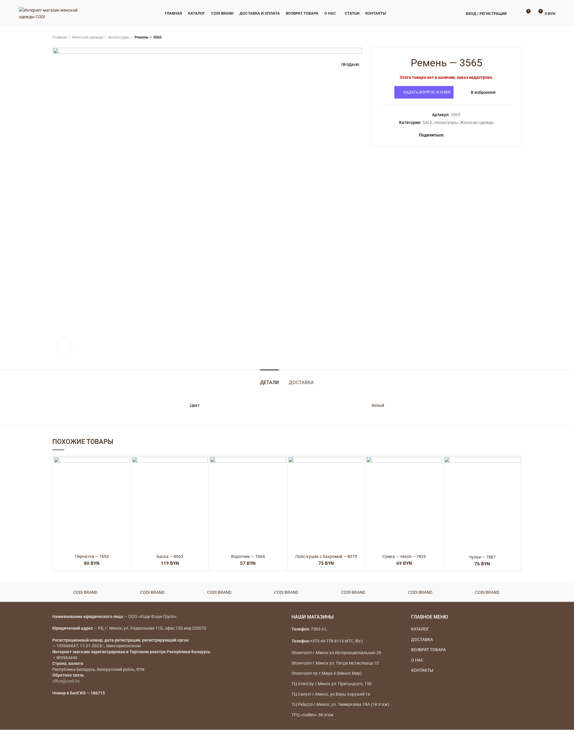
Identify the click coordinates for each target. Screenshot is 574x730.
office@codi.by (66, 681)
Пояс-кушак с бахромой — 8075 (326, 556)
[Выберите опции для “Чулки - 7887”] (516, 480)
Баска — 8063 (170, 556)
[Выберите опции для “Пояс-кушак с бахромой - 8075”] (359, 480)
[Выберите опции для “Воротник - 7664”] (281, 480)
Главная (59, 37)
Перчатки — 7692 (92, 556)
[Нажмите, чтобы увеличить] (64, 345)
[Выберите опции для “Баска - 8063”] (203, 480)
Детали (269, 382)
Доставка (301, 382)
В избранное (483, 92)
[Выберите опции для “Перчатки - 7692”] (125, 480)
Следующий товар (519, 37)
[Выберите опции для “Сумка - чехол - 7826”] (437, 480)
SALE (427, 122)
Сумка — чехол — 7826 (404, 556)
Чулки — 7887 (482, 557)
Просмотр (125, 493)
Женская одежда (87, 37)
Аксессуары (119, 37)
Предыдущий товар (507, 37)
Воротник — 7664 (248, 556)
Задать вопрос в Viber (427, 92)
